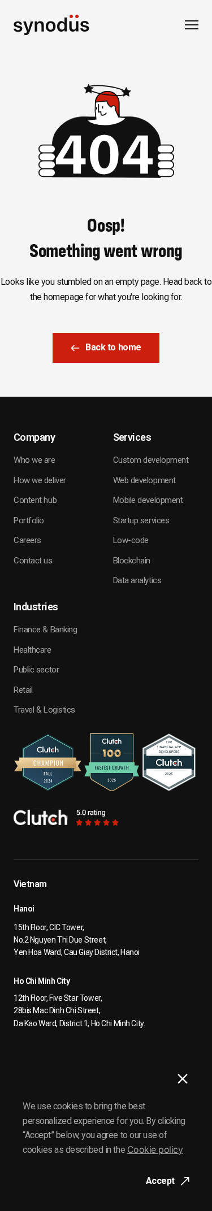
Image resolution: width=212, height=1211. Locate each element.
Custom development (151, 460)
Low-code (131, 540)
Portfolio (29, 520)
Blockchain (132, 560)
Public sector (36, 670)
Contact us (33, 560)
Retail (23, 690)
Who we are (34, 460)
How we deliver (40, 480)
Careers (27, 540)
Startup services (141, 520)
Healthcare (32, 650)
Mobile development (148, 500)
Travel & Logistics (44, 710)
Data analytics (137, 580)
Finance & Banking (45, 629)
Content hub (35, 500)
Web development (144, 480)
